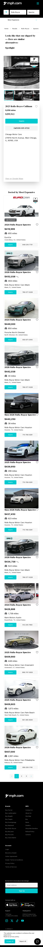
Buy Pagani (8, 819)
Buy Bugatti (9, 816)
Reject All (23, 941)
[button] (12, 776)
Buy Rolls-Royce (10, 828)
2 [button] (21, 776)
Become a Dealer (11, 853)
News (27, 822)
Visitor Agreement (11, 856)
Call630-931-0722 (21, 128)
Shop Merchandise (31, 828)
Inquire (21, 121)
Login (7, 849)
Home (6, 28)
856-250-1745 (27, 767)
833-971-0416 (27, 340)
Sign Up (22, 891)
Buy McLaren (9, 831)
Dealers (28, 825)
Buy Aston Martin (10, 837)
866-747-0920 (27, 672)
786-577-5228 (27, 292)
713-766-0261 (27, 435)
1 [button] (16, 776)
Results (14, 28)
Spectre (35, 28)
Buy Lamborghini (10, 813)
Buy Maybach (9, 825)
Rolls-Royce (25, 28)
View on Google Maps (14, 179)
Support (7, 911)
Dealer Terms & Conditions (14, 860)
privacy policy (14, 936)
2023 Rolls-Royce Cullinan (18, 106)
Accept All (9, 941)
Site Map (28, 816)
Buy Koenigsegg (10, 822)
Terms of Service (11, 867)
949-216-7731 (27, 244)
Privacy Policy (9, 863)
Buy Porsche (9, 834)
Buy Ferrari (8, 810)
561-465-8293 (27, 720)
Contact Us (29, 810)
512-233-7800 (27, 625)
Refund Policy (29, 831)
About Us (28, 813)
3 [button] (26, 776)
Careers (28, 834)
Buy (26, 819)
